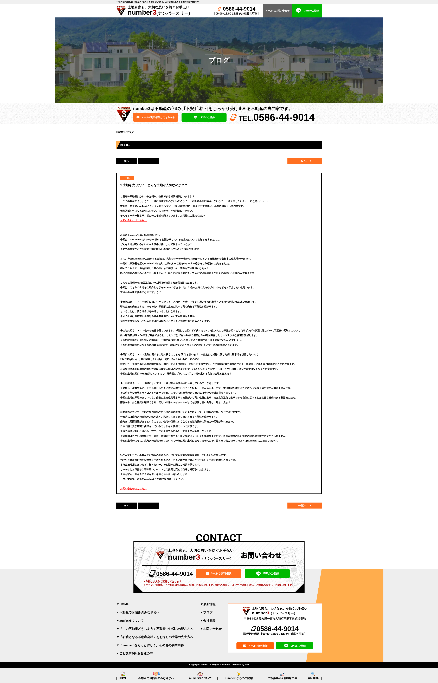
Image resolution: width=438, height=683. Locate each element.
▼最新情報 (208, 604)
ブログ (129, 132)
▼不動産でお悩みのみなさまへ (137, 612)
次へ (126, 161)
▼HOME (122, 604)
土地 (127, 178)
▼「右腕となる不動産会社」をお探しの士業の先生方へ (154, 637)
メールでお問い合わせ (277, 10)
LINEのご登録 (311, 10)
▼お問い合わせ (211, 628)
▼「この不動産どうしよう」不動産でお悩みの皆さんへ (154, 628)
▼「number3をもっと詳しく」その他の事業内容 (150, 645)
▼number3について (130, 620)
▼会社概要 (208, 620)
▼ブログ (206, 612)
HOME (120, 132)
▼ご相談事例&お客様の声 (134, 653)
